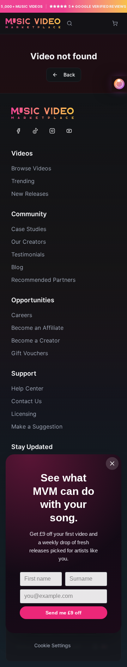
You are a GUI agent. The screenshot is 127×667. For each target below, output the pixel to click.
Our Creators (28, 241)
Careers (21, 315)
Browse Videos (31, 168)
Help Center (27, 388)
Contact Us (26, 401)
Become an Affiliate (37, 327)
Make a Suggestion (36, 426)
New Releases (29, 193)
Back (69, 75)
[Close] (112, 463)
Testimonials (27, 254)
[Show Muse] (119, 84)
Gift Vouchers (29, 353)
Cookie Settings (52, 645)
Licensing (23, 413)
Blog (17, 267)
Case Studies (28, 228)
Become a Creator (35, 340)
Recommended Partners (43, 279)
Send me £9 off (63, 613)
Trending (23, 180)
